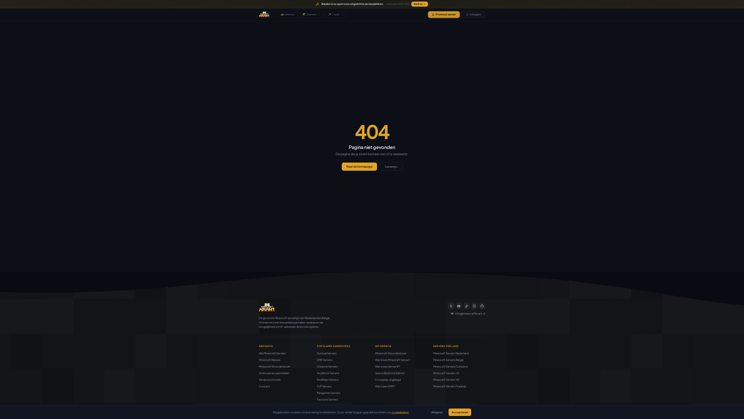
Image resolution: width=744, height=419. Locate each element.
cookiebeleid (400, 412)
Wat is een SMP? (385, 386)
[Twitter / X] (451, 306)
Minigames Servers (328, 393)
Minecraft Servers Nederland (451, 353)
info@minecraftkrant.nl (470, 313)
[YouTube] (459, 306)
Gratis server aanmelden (274, 373)
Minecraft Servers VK (446, 379)
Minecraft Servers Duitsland (450, 366)
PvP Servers (324, 386)
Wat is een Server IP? (387, 366)
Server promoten (270, 379)
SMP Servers (324, 360)
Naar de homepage (359, 166)
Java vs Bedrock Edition (390, 373)
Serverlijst (391, 166)
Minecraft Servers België (448, 360)
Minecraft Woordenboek (274, 366)
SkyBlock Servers (328, 373)
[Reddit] (482, 306)
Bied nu (418, 4)
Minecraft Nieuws (270, 360)
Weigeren (437, 412)
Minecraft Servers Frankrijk (450, 386)
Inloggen (475, 14)
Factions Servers (327, 399)
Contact (264, 386)
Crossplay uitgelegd (388, 379)
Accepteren (460, 412)
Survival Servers (327, 353)
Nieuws (289, 14)
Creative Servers (327, 366)
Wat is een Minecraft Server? (392, 360)
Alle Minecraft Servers (272, 353)
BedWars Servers (327, 379)
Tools (335, 14)
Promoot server (446, 14)
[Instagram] (474, 306)
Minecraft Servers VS (446, 373)
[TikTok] (466, 306)
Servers (311, 14)
